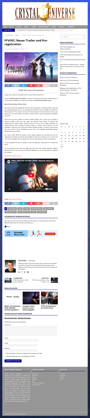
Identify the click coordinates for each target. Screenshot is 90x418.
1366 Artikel (31, 260)
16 (83, 135)
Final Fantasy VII (10, 212)
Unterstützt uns (36, 384)
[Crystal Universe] (45, 24)
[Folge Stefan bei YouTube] (27, 272)
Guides (26, 27)
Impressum (35, 374)
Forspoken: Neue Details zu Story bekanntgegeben (29, 308)
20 (72, 138)
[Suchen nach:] (77, 30)
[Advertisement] (31, 248)
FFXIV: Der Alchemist (71, 77)
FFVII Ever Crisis (36, 208)
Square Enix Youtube (15, 199)
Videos (34, 27)
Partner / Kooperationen (38, 383)
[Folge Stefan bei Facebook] (21, 272)
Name (6, 338)
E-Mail (6, 343)
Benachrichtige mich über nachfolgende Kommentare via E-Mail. (24, 353)
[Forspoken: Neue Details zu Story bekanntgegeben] (31, 298)
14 (76, 135)
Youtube (62, 377)
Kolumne (61, 27)
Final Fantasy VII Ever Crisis (12, 156)
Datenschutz (35, 375)
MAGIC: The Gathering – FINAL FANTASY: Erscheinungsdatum (12, 308)
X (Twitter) (62, 375)
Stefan (17, 49)
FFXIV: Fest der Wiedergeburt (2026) (70, 52)
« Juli (61, 146)
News (11, 27)
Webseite (7, 348)
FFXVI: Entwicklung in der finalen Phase (48, 307)
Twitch (61, 379)
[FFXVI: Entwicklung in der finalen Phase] (49, 298)
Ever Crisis (12, 208)
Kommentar (7, 325)
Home (5, 27)
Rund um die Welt (44, 27)
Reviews (19, 27)
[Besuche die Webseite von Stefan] (19, 272)
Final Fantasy (48, 208)
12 (69, 135)
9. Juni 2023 (10, 49)
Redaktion (34, 379)
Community (71, 27)
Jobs (33, 381)
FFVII (20, 208)
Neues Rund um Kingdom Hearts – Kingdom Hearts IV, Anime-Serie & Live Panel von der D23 (72, 66)
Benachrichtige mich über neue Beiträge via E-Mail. (21, 356)
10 (61, 135)
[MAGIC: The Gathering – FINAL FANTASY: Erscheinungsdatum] (12, 298)
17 (61, 138)
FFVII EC (26, 208)
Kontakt (34, 377)
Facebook (62, 374)
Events (54, 27)
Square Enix (42, 212)
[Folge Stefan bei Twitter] (24, 272)
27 (72, 141)
